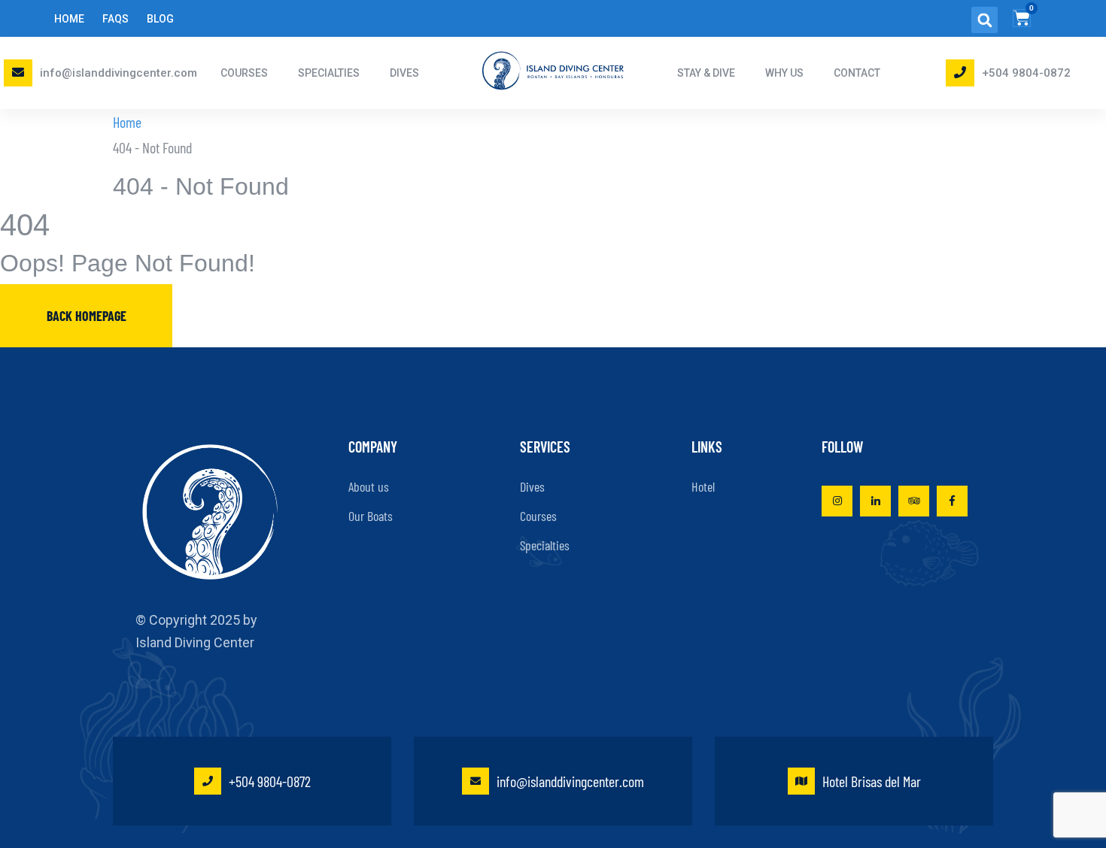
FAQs (115, 19)
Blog (160, 19)
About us (368, 486)
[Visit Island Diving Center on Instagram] (837, 501)
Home (69, 19)
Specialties (545, 545)
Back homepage (86, 315)
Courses (538, 515)
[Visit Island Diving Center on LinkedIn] (875, 501)
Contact (857, 73)
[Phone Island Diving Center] (960, 72)
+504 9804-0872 (1026, 73)
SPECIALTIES (329, 73)
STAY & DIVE (706, 73)
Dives (532, 486)
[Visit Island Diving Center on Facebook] (952, 501)
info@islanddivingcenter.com (118, 73)
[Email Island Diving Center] (18, 72)
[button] (984, 20)
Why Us (784, 73)
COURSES (244, 73)
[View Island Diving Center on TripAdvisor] (913, 501)
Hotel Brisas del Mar (871, 781)
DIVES (404, 73)
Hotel (703, 486)
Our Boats (370, 515)
